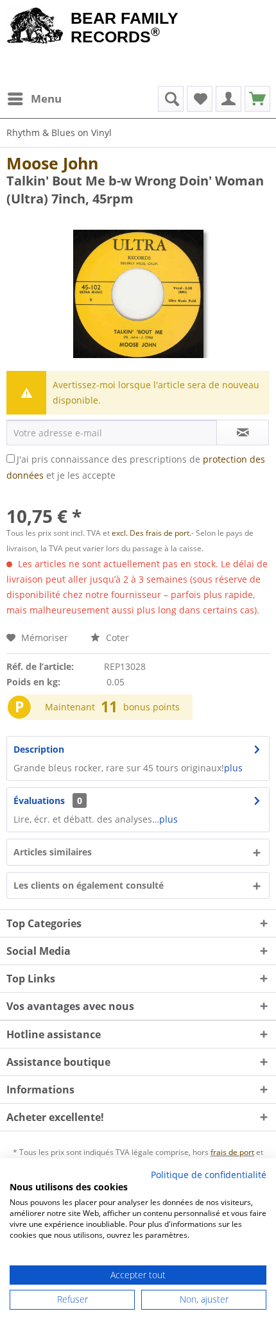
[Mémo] (199, 99)
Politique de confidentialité (208, 1175)
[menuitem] (34, 99)
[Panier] (257, 99)
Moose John (52, 163)
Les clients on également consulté (88, 885)
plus (233, 768)
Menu (46, 98)
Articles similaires (52, 852)
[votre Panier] (228, 99)
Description (38, 749)
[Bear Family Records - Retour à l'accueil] (35, 26)
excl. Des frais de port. (151, 532)
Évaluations (39, 800)
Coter (116, 637)
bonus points (151, 707)
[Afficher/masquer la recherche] (171, 99)
